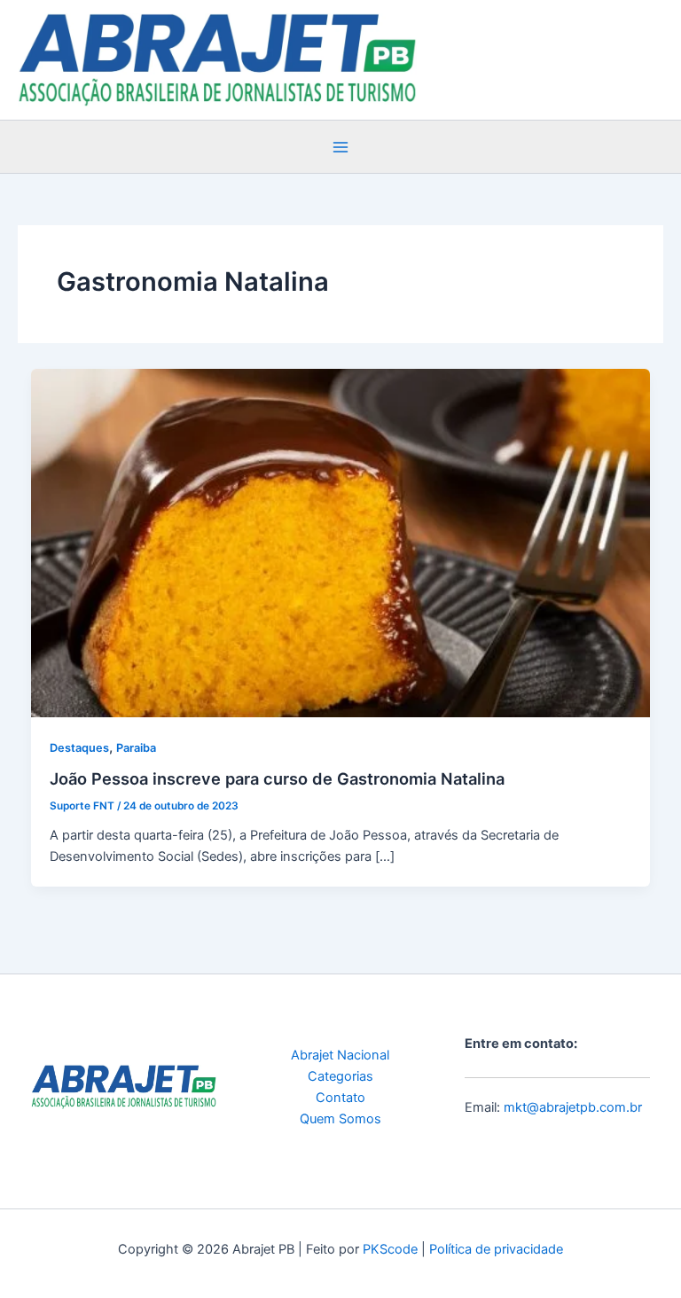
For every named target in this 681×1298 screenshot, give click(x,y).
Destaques (79, 748)
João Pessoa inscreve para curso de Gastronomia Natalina (277, 778)
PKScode (390, 1249)
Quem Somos (340, 1119)
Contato (340, 1098)
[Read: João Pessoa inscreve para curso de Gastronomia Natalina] (341, 543)
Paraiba (136, 748)
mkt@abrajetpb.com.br (573, 1107)
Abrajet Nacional (340, 1055)
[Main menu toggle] (340, 147)
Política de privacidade (496, 1249)
